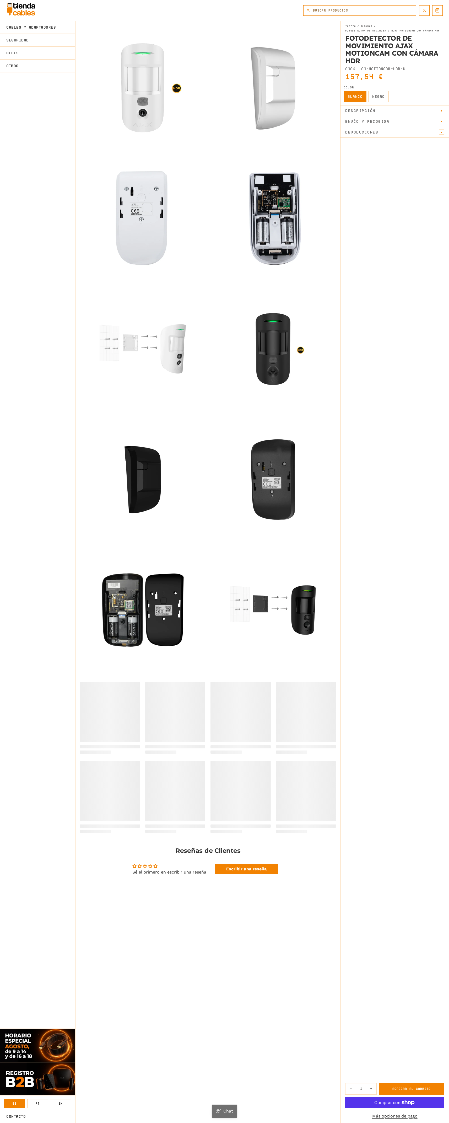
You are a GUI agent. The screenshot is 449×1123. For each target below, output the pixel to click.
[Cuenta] (424, 10)
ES (15, 1103)
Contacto (16, 1116)
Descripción (360, 111)
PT (38, 1103)
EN (61, 1103)
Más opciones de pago (395, 1116)
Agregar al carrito (411, 1088)
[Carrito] (437, 10)
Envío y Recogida (367, 121)
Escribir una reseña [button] (246, 868)
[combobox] (364, 10)
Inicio (350, 26)
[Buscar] (308, 10)
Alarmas (366, 26)
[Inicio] (21, 9)
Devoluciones (361, 132)
